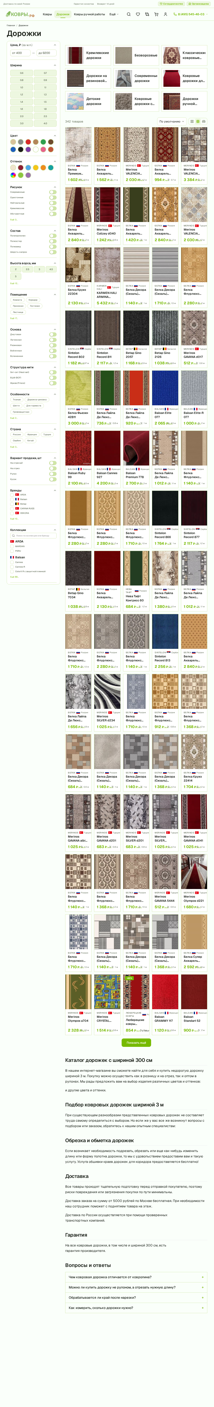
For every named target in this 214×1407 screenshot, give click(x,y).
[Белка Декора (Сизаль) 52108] (165, 277)
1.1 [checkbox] (45, 87)
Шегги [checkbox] (16, 405)
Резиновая (16, 345)
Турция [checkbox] (47, 434)
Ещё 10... (14, 518)
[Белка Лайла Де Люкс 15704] (194, 581)
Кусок (13, 479)
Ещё (113, 14)
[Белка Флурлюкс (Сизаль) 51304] (194, 702)
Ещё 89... (14, 576)
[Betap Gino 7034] (78, 581)
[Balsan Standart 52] (194, 1005)
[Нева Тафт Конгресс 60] (136, 581)
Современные (17, 192)
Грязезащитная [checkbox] (21, 412)
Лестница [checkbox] (18, 312)
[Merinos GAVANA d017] (194, 339)
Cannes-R (20, 566)
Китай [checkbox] (30, 440)
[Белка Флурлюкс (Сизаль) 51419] (136, 702)
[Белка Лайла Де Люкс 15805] (165, 581)
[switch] (53, 192)
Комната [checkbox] (17, 299)
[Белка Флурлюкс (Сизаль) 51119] (107, 642)
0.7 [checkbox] (45, 72)
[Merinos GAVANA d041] (194, 822)
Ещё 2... (14, 418)
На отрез (14, 468)
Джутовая (15, 334)
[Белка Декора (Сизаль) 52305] (136, 943)
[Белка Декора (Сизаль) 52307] (107, 943)
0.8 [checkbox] (21, 80)
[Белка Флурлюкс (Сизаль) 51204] (78, 882)
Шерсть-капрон (18, 252)
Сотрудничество (173, 3)
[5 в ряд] (198, 121)
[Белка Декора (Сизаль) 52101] (136, 762)
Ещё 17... (14, 318)
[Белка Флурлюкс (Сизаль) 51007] (78, 519)
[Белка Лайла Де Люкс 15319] (107, 399)
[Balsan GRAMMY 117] (165, 1005)
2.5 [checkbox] (45, 116)
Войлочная (16, 350)
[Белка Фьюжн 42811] (78, 399)
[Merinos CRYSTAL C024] (107, 1005)
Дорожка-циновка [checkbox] (37, 399)
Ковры (47, 14)
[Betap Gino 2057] (136, 339)
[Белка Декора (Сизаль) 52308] (136, 277)
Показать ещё (136, 1043)
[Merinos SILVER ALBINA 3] (165, 822)
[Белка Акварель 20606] (165, 215)
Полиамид (15, 246)
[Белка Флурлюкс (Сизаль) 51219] (136, 882)
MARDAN (19, 546)
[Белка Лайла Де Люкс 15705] (78, 702)
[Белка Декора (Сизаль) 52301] (165, 762)
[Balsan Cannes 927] (107, 459)
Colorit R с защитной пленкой (30, 571)
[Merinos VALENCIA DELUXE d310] (194, 215)
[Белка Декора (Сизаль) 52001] (78, 762)
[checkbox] (13, 142)
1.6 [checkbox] (21, 108)
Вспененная (16, 356)
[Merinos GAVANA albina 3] (78, 822)
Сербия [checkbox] (17, 440)
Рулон (13, 473)
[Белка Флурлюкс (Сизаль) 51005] (107, 519)
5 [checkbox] (16, 276)
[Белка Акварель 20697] (165, 155)
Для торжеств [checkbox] (33, 405)
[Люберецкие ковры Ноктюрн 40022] (136, 1005)
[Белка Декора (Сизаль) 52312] (107, 762)
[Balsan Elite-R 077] (194, 399)
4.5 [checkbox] (51, 269)
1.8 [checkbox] (45, 108)
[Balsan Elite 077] (165, 399)
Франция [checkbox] (32, 434)
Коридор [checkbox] (33, 299)
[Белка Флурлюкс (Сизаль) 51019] (194, 277)
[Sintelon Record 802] (78, 339)
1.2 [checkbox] (21, 94)
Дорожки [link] (23, 25)
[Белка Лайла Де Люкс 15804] (165, 459)
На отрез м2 (16, 463)
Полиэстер (16, 241)
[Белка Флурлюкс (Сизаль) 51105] (136, 642)
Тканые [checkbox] (17, 399)
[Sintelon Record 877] (194, 519)
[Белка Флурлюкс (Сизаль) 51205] (107, 882)
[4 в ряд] (192, 121)
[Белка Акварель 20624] (107, 155)
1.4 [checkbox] (21, 101)
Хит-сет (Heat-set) (19, 372)
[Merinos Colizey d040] (107, 215)
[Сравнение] (147, 14)
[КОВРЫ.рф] (20, 14)
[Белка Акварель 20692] (194, 642)
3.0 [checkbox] (21, 123)
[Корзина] (156, 14)
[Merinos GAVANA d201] (107, 822)
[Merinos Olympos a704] (78, 1005)
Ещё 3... (14, 219)
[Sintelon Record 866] (165, 519)
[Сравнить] (87, 139)
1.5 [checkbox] (45, 101)
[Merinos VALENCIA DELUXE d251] (136, 155)
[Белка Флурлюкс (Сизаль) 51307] (194, 459)
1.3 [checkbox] (45, 94)
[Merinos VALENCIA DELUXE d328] (194, 155)
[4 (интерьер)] (204, 121)
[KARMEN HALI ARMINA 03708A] (107, 277)
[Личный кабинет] (165, 14)
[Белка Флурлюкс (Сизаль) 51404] (78, 943)
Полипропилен (17, 235)
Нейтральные (17, 203)
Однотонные (16, 197)
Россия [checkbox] (17, 434)
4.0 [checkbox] (45, 123)
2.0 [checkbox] (21, 116)
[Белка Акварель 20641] (136, 215)
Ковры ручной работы (89, 14)
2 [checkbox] (16, 269)
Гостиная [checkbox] (35, 306)
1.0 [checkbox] (21, 87)
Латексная (16, 339)
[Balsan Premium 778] (136, 459)
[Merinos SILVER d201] (136, 822)
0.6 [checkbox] (21, 72)
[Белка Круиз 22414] (194, 762)
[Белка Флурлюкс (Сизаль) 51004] (165, 702)
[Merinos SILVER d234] (107, 702)
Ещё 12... (14, 283)
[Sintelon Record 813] (165, 642)
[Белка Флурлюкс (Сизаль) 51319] (78, 642)
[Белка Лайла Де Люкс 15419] (136, 399)
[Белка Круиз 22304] (78, 277)
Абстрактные (17, 213)
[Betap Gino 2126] (165, 339)
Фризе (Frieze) (17, 383)
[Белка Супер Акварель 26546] (194, 943)
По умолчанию (169, 121)
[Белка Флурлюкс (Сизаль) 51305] (136, 519)
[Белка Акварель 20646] (78, 215)
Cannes (19, 562)
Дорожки (62, 14)
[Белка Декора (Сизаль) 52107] (165, 943)
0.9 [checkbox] (45, 80)
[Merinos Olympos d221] (194, 882)
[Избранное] (138, 14)
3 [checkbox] (39, 269)
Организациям (200, 3)
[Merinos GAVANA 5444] (165, 882)
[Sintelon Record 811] (107, 339)
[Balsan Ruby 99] (78, 459)
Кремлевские (17, 208)
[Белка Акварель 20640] (107, 581)
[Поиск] (128, 14)
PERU (18, 551)
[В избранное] (87, 132)
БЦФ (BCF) (15, 377)
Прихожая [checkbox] (18, 306)
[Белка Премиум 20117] (78, 155)
